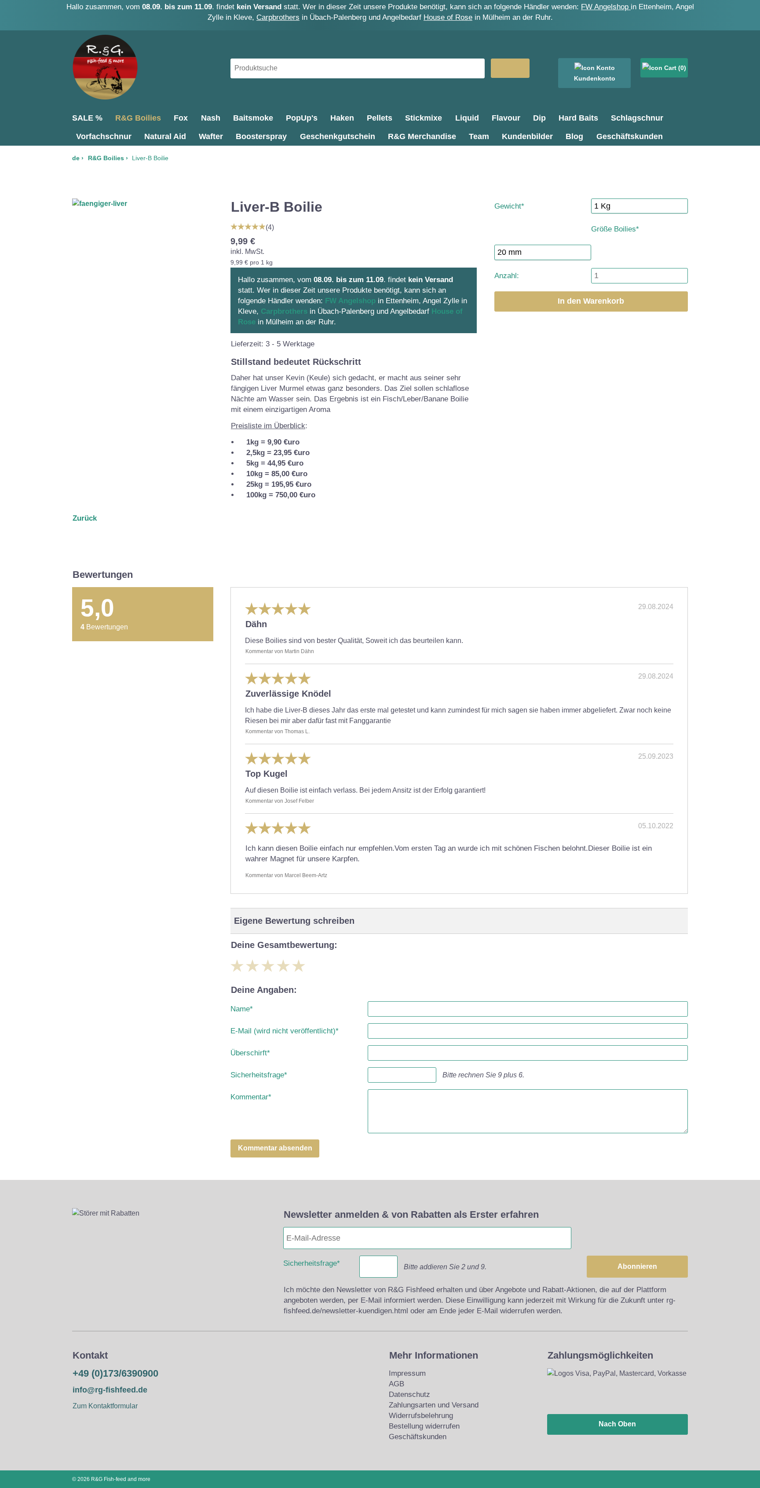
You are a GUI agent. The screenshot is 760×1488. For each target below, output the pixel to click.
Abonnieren (637, 1266)
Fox (181, 118)
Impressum (407, 1373)
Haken (342, 118)
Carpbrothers (278, 17)
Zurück (85, 518)
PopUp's (302, 118)
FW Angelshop (606, 7)
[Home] (105, 97)
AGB (396, 1384)
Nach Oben (617, 1424)
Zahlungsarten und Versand (434, 1405)
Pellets (379, 118)
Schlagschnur (637, 118)
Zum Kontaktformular (105, 1406)
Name (241, 1007)
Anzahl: (506, 276)
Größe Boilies (615, 227)
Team (479, 136)
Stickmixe (423, 118)
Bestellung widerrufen (424, 1426)
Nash (210, 118)
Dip (539, 118)
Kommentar (250, 1095)
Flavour (506, 118)
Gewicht (509, 204)
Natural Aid (165, 136)
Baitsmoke (253, 118)
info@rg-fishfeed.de (110, 1389)
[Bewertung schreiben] (248, 225)
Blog (574, 136)
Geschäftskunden (629, 136)
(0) (681, 67)
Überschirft (250, 1051)
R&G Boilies (138, 118)
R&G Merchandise (422, 136)
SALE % (87, 118)
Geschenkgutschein (337, 136)
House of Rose (448, 17)
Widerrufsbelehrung (421, 1415)
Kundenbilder (527, 136)
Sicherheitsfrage (258, 1073)
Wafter (211, 136)
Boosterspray (261, 136)
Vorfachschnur (104, 136)
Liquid (467, 118)
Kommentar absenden (275, 1148)
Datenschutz (409, 1394)
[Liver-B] (99, 203)
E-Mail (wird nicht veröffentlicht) (284, 1029)
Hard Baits (578, 118)
